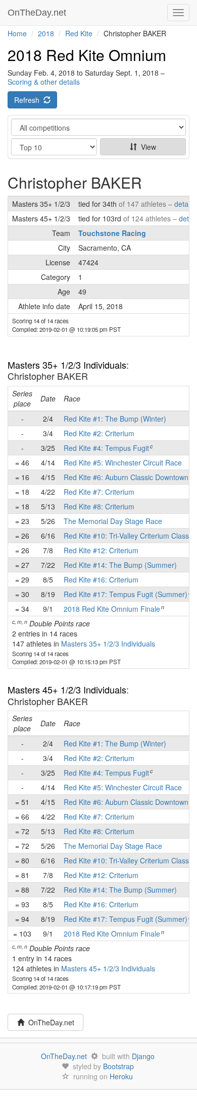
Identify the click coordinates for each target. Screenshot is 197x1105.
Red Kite (78, 33)
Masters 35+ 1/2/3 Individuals (67, 364)
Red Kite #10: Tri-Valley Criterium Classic (129, 536)
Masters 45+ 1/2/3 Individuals (67, 689)
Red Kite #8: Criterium (99, 506)
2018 (46, 33)
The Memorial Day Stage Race (113, 521)
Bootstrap (118, 1066)
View (146, 147)
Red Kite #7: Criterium (99, 492)
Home (17, 33)
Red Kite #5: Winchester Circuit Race (123, 462)
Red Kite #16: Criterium (101, 579)
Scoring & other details (44, 82)
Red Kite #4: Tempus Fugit (106, 448)
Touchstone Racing (112, 233)
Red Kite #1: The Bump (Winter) (115, 419)
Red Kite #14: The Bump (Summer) (120, 565)
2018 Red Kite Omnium (87, 55)
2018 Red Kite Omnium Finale (112, 609)
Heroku (121, 1076)
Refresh (28, 100)
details (184, 204)
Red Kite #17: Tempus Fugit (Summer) (125, 594)
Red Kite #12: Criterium (101, 550)
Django (143, 1056)
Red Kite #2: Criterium (99, 433)
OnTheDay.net (38, 13)
